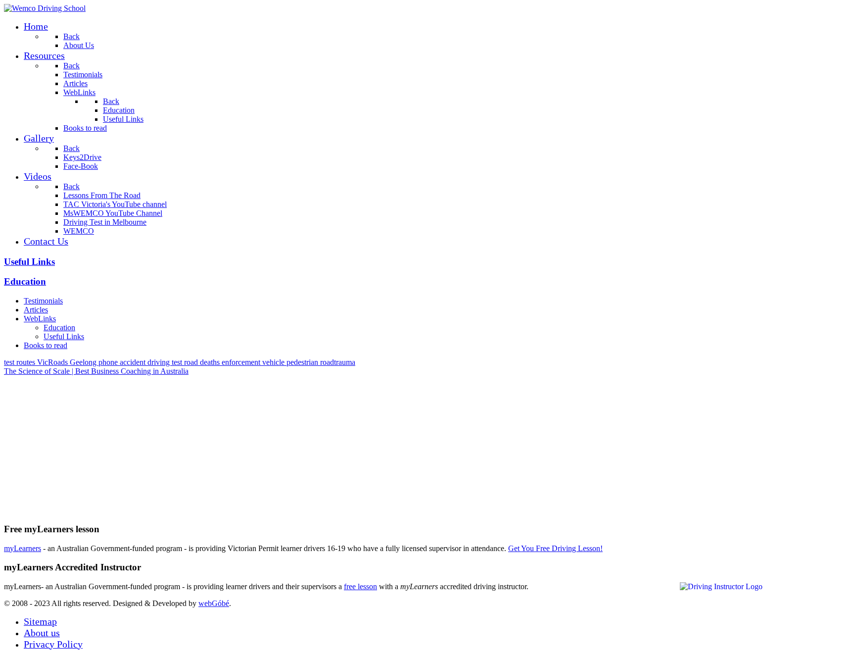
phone (109, 362)
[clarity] (45, 8)
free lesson (360, 586)
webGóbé (213, 603)
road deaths (203, 362)
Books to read (45, 345)
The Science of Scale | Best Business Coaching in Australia (96, 371)
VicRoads (53, 362)
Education (25, 281)
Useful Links (29, 261)
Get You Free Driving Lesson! (555, 548)
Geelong (84, 362)
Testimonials (43, 301)
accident (133, 362)
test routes (20, 362)
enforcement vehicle (254, 362)
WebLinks (40, 318)
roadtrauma (337, 362)
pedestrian (303, 362)
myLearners (22, 548)
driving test (165, 362)
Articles (36, 309)
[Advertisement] (301, 445)
